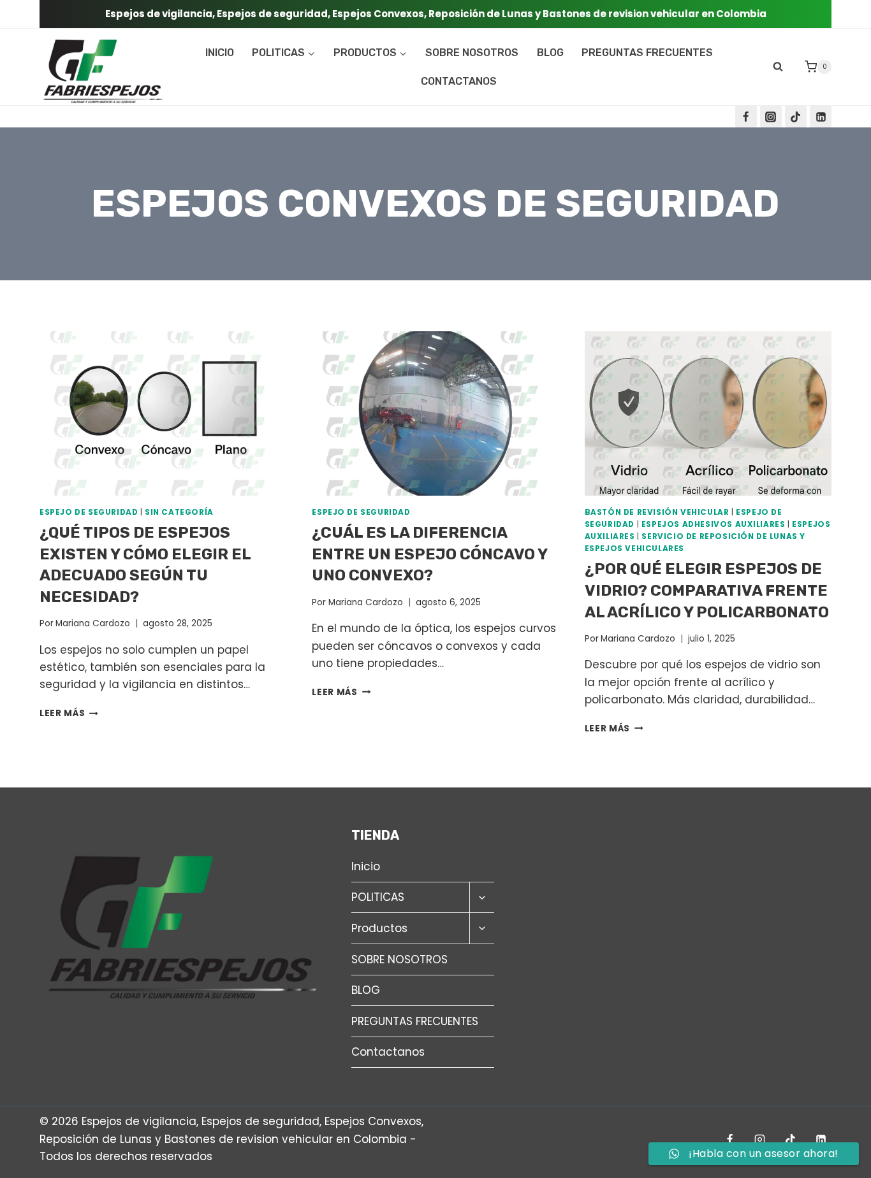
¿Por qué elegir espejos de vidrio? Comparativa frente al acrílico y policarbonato (707, 590)
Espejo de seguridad (89, 512)
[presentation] (163, 413)
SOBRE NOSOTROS (471, 53)
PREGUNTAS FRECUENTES (647, 53)
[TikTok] (796, 116)
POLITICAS (377, 897)
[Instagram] (771, 116)
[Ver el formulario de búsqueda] (778, 67)
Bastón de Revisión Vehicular (657, 512)
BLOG (550, 53)
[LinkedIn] (820, 116)
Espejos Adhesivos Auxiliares (713, 524)
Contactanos (459, 81)
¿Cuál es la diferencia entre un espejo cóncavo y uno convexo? (429, 554)
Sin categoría (179, 512)
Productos (379, 928)
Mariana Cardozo (92, 623)
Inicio (219, 53)
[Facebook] (746, 116)
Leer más (69, 713)
